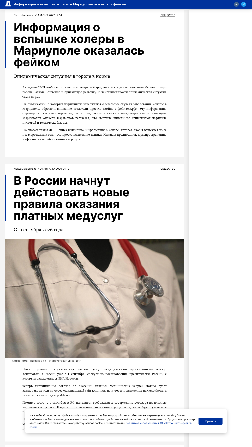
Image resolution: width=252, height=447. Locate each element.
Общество (167, 15)
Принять (210, 421)
